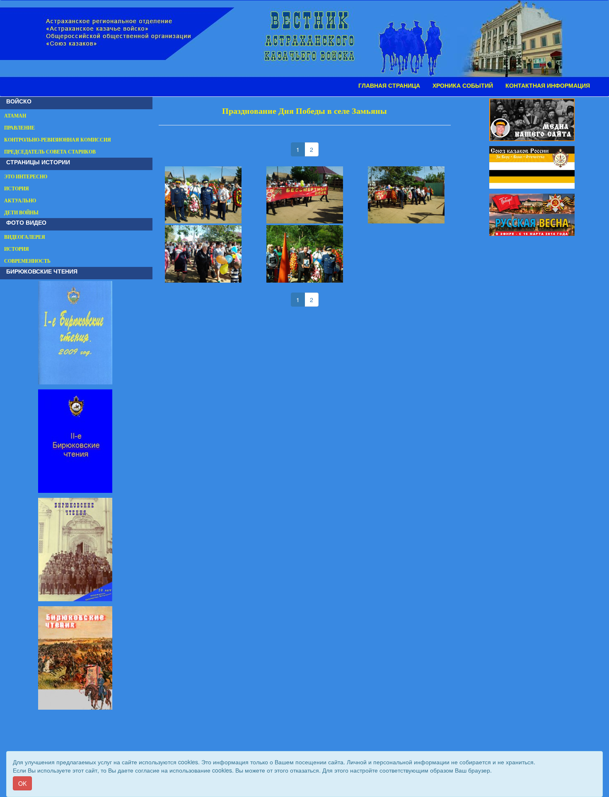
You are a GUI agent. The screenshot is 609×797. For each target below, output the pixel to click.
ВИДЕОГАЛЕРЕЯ (24, 237)
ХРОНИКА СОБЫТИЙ (463, 85)
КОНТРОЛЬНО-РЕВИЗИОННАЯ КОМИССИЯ (57, 140)
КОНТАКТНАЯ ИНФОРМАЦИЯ (547, 85)
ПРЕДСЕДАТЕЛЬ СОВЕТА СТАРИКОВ (50, 152)
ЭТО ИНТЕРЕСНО (25, 177)
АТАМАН (15, 116)
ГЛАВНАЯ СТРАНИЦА (389, 85)
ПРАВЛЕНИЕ (19, 128)
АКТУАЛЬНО (20, 201)
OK (22, 783)
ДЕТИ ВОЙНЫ (21, 213)
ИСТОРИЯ (16, 189)
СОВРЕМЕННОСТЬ (27, 261)
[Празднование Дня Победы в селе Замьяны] (203, 195)
